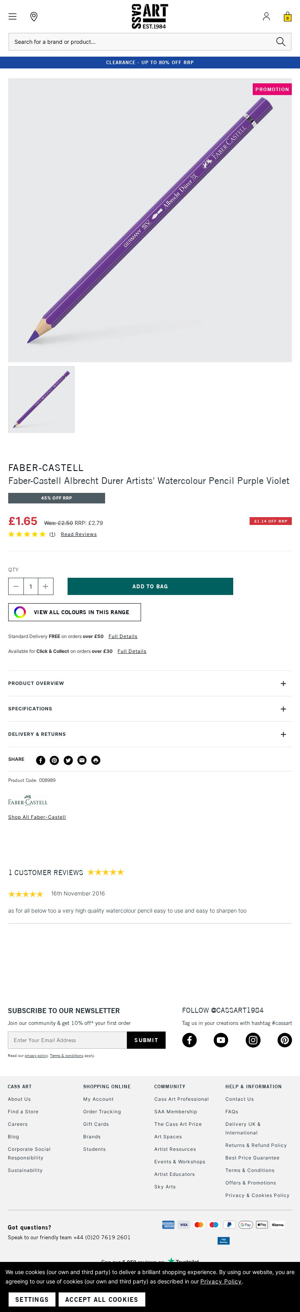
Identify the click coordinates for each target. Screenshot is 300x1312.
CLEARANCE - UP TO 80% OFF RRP (150, 62)
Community (170, 1086)
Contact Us (239, 1099)
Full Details (123, 636)
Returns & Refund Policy (256, 1145)
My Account (98, 1099)
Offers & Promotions (250, 1183)
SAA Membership (175, 1111)
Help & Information (253, 1086)
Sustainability (25, 1170)
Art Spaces (168, 1136)
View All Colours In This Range (81, 612)
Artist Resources (175, 1149)
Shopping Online (107, 1086)
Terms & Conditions (250, 1170)
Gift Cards (96, 1124)
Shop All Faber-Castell (37, 817)
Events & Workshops (179, 1162)
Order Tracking (102, 1111)
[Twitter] (68, 760)
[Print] (95, 760)
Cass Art (20, 1086)
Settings (32, 1299)
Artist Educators (174, 1174)
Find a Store (23, 1111)
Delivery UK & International (243, 1128)
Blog (13, 1136)
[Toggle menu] (12, 16)
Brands (92, 1136)
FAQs (231, 1111)
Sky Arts (165, 1187)
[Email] (82, 760)
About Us (19, 1099)
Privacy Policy (221, 1281)
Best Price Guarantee (252, 1158)
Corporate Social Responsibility (29, 1153)
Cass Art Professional (181, 1099)
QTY (13, 569)
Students (94, 1149)
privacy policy (36, 1055)
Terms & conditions (66, 1055)
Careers (18, 1124)
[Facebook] (40, 760)
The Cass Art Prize (178, 1124)
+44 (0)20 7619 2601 (102, 1237)
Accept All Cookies (102, 1299)
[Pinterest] (54, 760)
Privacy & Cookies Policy (257, 1195)
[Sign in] (266, 16)
